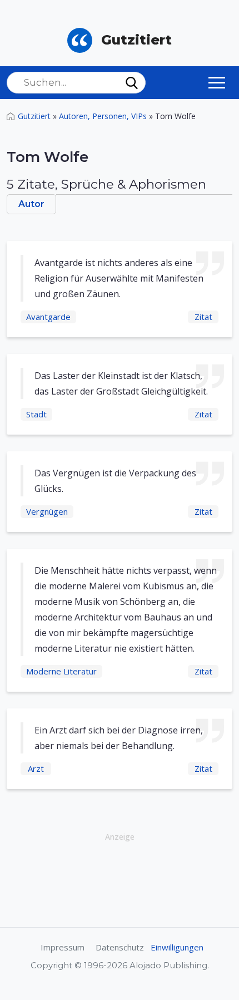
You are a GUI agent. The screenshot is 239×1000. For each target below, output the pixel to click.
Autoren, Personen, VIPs (103, 116)
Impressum (62, 947)
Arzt (36, 768)
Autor (31, 204)
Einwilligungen (177, 947)
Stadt (36, 414)
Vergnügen (47, 511)
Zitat (203, 316)
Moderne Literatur (61, 671)
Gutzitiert (34, 116)
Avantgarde (48, 316)
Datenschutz (120, 947)
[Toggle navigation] (216, 82)
